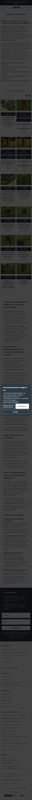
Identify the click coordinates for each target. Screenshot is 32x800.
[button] (16, 792)
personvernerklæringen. (11, 402)
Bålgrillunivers (6, 697)
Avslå (15, 412)
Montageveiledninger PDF (10, 668)
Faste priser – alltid (8, 680)
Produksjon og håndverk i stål (12, 721)
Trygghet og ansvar (8, 731)
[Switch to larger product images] (26, 95)
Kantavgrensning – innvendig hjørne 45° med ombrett (23, 226)
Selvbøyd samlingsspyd (24, 282)
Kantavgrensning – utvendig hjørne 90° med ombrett (8, 226)
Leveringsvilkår (7, 658)
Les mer (8, 114)
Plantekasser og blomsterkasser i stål (14, 737)
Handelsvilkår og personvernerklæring (14, 655)
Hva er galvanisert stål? (9, 749)
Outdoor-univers (7, 694)
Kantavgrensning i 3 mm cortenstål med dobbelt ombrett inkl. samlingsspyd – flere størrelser (8, 196)
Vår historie (5, 677)
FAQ (3, 664)
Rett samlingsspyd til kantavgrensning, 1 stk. (23, 127)
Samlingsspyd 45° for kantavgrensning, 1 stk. (23, 164)
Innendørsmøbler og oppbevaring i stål (15, 743)
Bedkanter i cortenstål (18, 85)
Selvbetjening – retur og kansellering (14, 652)
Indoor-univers (7, 700)
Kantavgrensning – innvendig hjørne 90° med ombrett (23, 194)
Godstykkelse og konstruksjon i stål (13, 718)
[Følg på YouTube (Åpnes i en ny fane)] (16, 783)
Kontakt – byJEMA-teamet (10, 649)
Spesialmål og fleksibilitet (10, 728)
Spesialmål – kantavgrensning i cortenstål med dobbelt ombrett (8, 284)
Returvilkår (5, 661)
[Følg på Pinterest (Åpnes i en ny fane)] (11, 783)
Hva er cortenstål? (8, 746)
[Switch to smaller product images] (29, 95)
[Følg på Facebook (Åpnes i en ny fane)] (2, 783)
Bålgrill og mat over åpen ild (11, 740)
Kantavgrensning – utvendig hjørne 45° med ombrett (8, 254)
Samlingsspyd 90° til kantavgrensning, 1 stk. (8, 163)
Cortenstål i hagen (8, 734)
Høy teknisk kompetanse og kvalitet (14, 715)
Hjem (9, 85)
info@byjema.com (13, 768)
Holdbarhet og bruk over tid (11, 724)
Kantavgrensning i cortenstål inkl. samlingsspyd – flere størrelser (8, 120)
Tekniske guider (7, 703)
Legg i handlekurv (23, 114)
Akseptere (22, 406)
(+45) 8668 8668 (13, 766)
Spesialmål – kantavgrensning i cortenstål (23, 254)
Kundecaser (6, 706)
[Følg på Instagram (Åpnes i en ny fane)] (7, 783)
